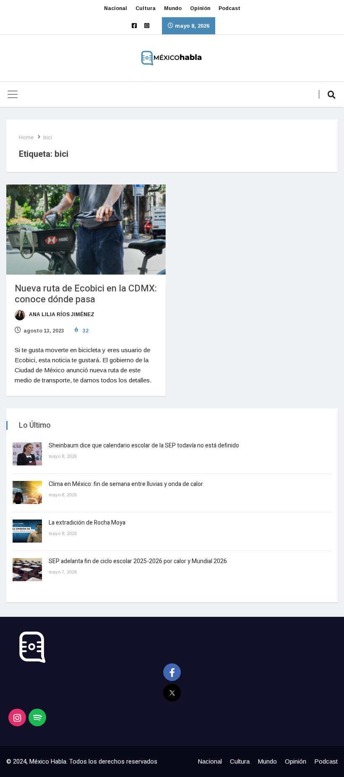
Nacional (115, 8)
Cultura (146, 8)
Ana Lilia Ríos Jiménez (61, 314)
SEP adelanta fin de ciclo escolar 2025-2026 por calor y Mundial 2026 (138, 561)
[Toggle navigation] (12, 94)
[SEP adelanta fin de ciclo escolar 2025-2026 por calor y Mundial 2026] (27, 569)
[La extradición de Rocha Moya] (27, 531)
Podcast (229, 8)
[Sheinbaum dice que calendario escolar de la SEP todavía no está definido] (27, 453)
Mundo (173, 8)
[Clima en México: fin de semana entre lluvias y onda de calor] (27, 492)
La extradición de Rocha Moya (87, 522)
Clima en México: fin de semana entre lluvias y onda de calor (126, 484)
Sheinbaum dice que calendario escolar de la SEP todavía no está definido (144, 445)
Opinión (200, 8)
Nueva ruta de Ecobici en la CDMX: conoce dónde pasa (86, 294)
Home (26, 137)
